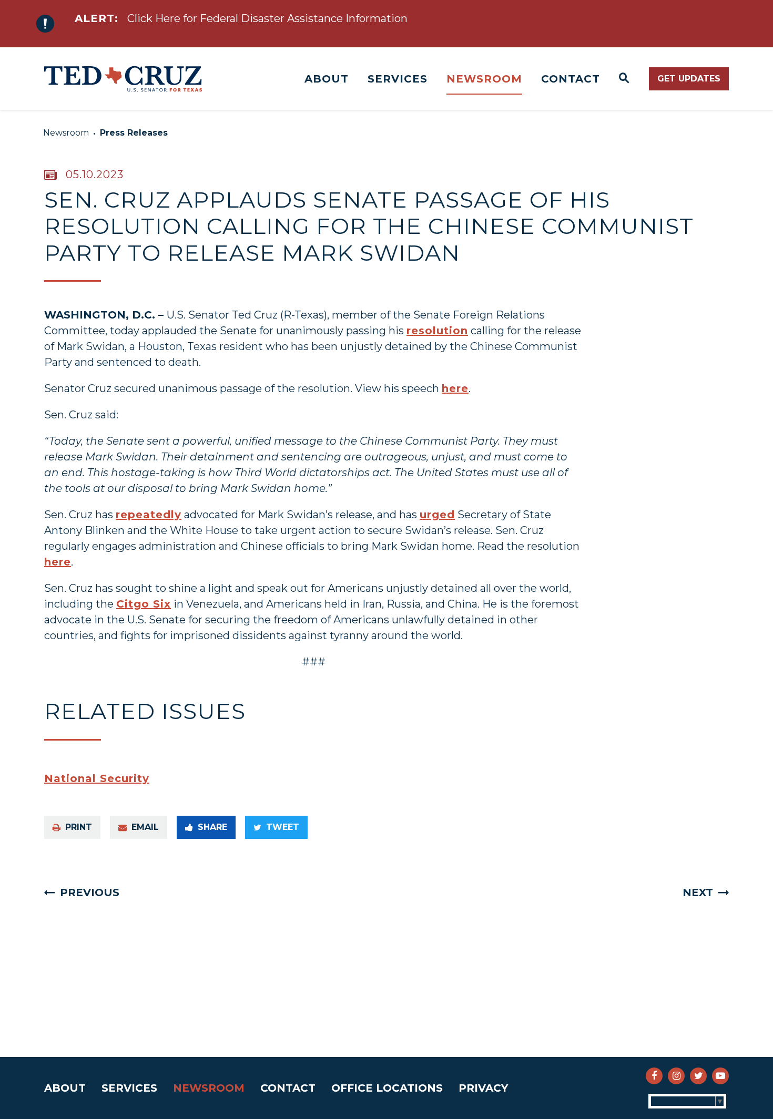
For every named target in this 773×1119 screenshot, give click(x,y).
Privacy (483, 1088)
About (326, 79)
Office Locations (387, 1088)
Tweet (282, 827)
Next (698, 892)
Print (78, 827)
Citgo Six (143, 604)
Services (398, 79)
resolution (437, 330)
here (455, 388)
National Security (96, 778)
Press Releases (134, 133)
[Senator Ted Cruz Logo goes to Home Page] (123, 79)
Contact (570, 79)
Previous (89, 892)
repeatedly (148, 514)
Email (145, 827)
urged (437, 514)
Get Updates (688, 79)
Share (212, 827)
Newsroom (484, 79)
